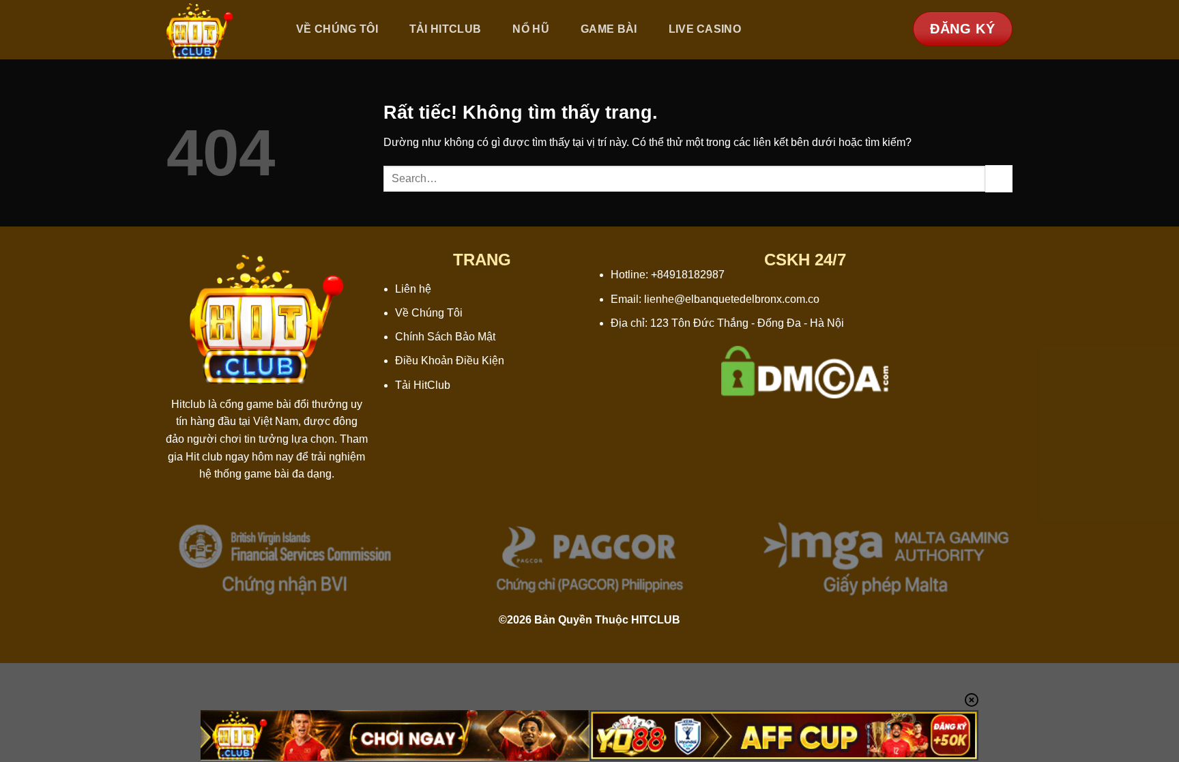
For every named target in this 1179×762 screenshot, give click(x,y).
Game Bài (609, 29)
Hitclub (188, 404)
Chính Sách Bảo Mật (445, 336)
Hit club (204, 457)
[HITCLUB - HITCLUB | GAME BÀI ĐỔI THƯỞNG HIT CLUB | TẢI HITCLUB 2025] (216, 29)
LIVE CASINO (705, 29)
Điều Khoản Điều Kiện (449, 360)
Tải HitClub (422, 385)
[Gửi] (999, 178)
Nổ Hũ (530, 29)
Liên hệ (413, 289)
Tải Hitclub (445, 29)
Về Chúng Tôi (337, 29)
